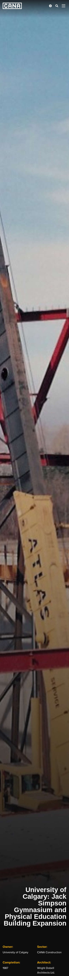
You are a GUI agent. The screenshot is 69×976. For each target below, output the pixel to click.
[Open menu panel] (63, 6)
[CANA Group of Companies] (12, 6)
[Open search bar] (57, 6)
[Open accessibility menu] (50, 6)
